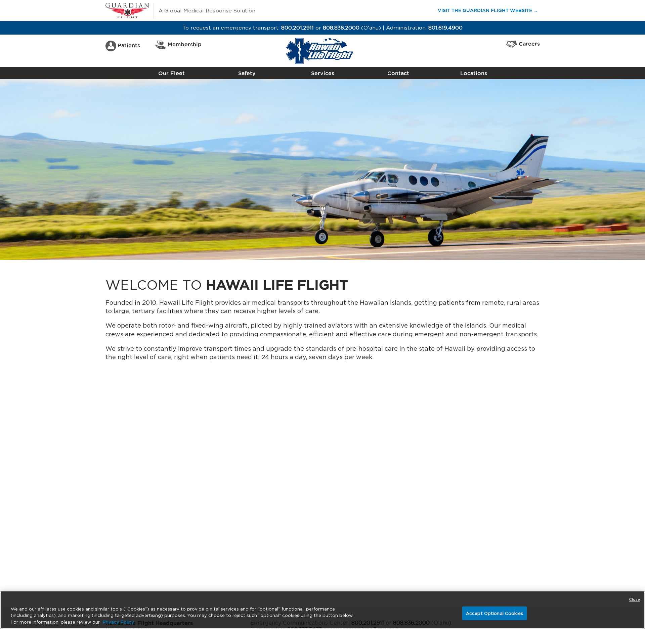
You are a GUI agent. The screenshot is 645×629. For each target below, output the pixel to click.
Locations (473, 73)
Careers (529, 44)
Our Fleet (171, 73)
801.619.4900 (445, 28)
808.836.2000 (341, 28)
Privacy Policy (118, 622)
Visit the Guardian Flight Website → (491, 10)
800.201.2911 (297, 28)
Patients (129, 45)
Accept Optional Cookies (494, 613)
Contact (398, 73)
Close (634, 599)
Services (322, 73)
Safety (247, 73)
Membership (185, 44)
